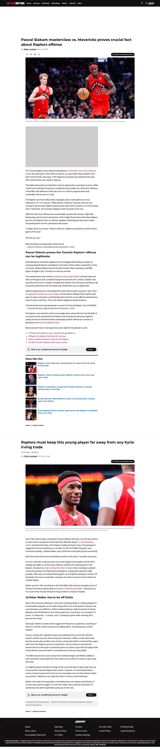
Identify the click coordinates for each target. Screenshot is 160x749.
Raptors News (38, 425)
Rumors (36, 3)
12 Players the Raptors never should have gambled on (51, 333)
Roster (64, 3)
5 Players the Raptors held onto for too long (47, 336)
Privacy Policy (61, 731)
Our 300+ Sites (105, 727)
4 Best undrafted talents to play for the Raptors (48, 339)
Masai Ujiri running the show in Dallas (56, 568)
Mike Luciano (30, 49)
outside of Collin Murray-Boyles (69, 588)
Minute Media (13, 741)
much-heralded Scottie (49, 322)
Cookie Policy (105, 731)
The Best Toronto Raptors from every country (47, 342)
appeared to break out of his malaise (44, 294)
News (29, 3)
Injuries (72, 3)
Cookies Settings (82, 735)
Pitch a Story (30, 731)
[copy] (38, 54)
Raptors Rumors (39, 711)
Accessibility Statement (35, 735)
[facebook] (141, 3)
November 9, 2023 (66, 247)
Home (28, 425)
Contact (78, 727)
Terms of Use (81, 731)
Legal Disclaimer (127, 731)
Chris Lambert (30, 456)
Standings (56, 3)
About (27, 727)
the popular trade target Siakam (66, 276)
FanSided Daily (126, 727)
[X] (146, 3)
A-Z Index (59, 735)
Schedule (45, 3)
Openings (59, 727)
